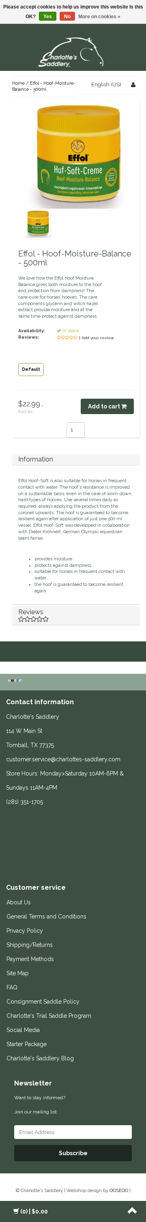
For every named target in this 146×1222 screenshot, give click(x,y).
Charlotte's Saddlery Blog (40, 1058)
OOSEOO (119, 1190)
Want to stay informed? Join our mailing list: (39, 1105)
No (67, 16)
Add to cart (104, 406)
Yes (47, 16)
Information (35, 459)
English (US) (106, 84)
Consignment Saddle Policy (42, 1001)
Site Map (17, 973)
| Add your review (96, 337)
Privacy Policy (24, 930)
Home (18, 83)
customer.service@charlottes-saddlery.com (63, 759)
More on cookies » (99, 16)
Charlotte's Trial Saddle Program (48, 1016)
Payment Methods (30, 959)
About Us (18, 902)
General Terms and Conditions (46, 916)
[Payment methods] (16, 681)
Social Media (23, 1030)
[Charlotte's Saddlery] (73, 50)
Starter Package (26, 1044)
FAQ (11, 987)
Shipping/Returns (29, 945)
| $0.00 (34, 1211)
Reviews (30, 612)
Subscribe (73, 1153)
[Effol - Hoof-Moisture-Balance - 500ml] (37, 223)
